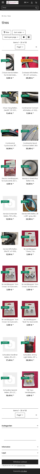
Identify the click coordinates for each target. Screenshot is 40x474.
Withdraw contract (20, 462)
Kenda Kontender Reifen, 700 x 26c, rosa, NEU (10, 215)
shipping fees (21, 465)
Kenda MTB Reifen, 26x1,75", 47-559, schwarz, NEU (10, 250)
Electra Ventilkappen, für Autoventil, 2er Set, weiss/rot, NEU (10, 179)
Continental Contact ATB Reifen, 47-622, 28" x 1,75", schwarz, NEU (30, 109)
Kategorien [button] (7, 426)
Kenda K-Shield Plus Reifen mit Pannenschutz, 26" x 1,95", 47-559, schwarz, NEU (30, 179)
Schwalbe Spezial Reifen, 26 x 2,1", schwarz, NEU (10, 391)
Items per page (10, 37)
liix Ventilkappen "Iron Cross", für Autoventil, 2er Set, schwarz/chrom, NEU (10, 285)
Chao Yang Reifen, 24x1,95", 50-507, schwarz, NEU (10, 109)
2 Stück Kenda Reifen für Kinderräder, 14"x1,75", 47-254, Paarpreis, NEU (10, 74)
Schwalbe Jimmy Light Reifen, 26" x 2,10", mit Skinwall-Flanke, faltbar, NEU (30, 356)
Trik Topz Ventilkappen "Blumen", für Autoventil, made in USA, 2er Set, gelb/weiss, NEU (30, 391)
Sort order (18, 32)
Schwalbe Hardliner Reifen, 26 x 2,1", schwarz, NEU (10, 356)
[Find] (36, 8)
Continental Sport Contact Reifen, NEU (30, 144)
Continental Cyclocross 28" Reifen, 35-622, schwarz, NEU (10, 144)
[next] (36, 47)
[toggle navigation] (3, 1)
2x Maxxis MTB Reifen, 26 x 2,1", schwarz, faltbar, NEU (30, 74)
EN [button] (25, 2)
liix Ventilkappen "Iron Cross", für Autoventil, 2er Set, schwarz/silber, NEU (30, 285)
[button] (32, 2)
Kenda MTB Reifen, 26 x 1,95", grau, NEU (30, 215)
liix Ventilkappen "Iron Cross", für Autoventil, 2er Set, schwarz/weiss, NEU (10, 320)
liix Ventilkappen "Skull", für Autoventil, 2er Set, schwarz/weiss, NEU (30, 320)
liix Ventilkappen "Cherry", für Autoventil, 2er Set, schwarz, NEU (30, 250)
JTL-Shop (24, 471)
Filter (7, 32)
